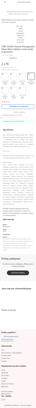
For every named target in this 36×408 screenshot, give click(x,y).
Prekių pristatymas (6, 353)
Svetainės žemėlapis (7, 391)
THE (4, 239)
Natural (13, 239)
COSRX (3, 381)
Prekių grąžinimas (17, 353)
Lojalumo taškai (5, 358)
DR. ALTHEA (5, 375)
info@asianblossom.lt (11, 336)
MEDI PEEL (4, 386)
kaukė (13, 241)
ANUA (3, 370)
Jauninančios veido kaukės (10, 245)
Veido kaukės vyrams (25, 245)
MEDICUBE (4, 373)
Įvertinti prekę (18, 273)
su (16, 241)
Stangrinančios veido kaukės (11, 248)
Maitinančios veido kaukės (19, 243)
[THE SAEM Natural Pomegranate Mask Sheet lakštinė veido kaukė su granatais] (20, 34)
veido (9, 241)
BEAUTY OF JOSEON (7, 384)
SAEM (8, 239)
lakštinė (5, 241)
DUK (2, 350)
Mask (25, 239)
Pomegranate (19, 239)
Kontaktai (3, 361)
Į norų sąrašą (19, 112)
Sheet (29, 239)
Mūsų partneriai (5, 394)
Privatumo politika (6, 355)
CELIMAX (4, 378)
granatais (20, 241)
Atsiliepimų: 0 (13, 58)
